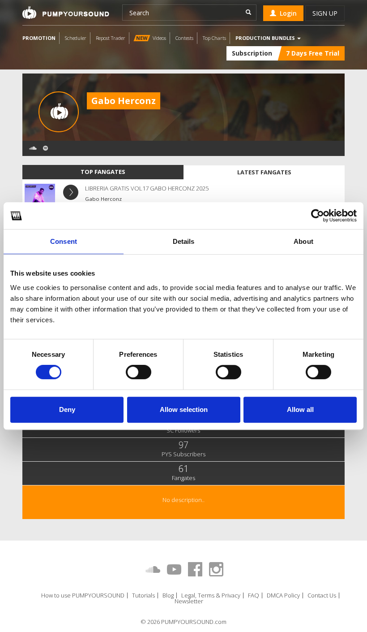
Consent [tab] (63, 241)
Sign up (324, 13)
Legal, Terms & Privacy (210, 595)
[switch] (138, 372)
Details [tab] (184, 241)
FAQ (253, 595)
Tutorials (143, 595)
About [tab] (303, 241)
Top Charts (214, 38)
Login (286, 13)
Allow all (300, 409)
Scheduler (75, 38)
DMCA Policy (283, 595)
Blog (168, 595)
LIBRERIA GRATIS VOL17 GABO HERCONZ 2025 (147, 188)
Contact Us (321, 595)
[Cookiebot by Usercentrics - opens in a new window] (317, 215)
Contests (184, 38)
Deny (67, 409)
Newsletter (189, 601)
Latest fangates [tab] (264, 172)
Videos (151, 38)
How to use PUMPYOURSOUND (82, 595)
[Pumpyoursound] (65, 12)
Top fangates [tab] (103, 172)
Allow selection (184, 409)
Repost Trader (110, 38)
